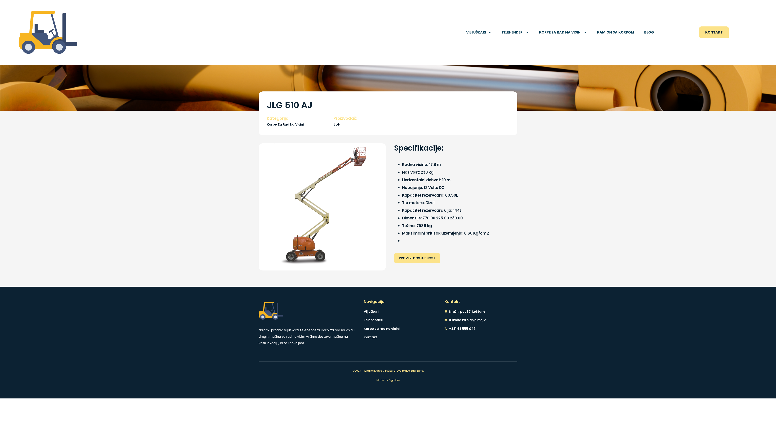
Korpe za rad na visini (560, 32)
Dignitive (394, 380)
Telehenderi (513, 32)
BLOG (649, 32)
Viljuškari (476, 32)
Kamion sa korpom (615, 32)
